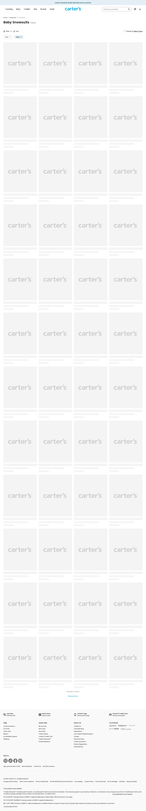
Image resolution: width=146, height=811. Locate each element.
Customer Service (9, 726)
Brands (43, 9)
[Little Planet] (132, 725)
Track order (7, 731)
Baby (18, 9)
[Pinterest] (20, 761)
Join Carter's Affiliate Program (83, 734)
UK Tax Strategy (112, 781)
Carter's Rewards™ (45, 739)
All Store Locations (49, 766)
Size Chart (42, 731)
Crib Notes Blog (79, 729)
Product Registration (80, 744)
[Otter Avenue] (126, 729)
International (78, 731)
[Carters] (113, 725)
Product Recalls (100, 781)
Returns (5, 734)
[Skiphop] (114, 728)
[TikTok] (10, 761)
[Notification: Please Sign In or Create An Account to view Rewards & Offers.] (134, 9)
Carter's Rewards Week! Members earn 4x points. (73, 2)
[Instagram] (5, 761)
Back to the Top (73, 696)
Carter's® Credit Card (45, 736)
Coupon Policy (89, 781)
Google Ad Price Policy (10, 781)
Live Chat (6, 729)
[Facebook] (15, 761)
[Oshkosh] (122, 725)
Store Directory (78, 747)
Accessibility (78, 781)
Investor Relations (44, 741)
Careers (76, 736)
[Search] (129, 9)
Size (6, 37)
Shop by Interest (131, 781)
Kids (35, 9)
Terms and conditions (26, 781)
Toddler (27, 9)
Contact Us (37, 766)
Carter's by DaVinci (80, 741)
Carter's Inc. (78, 726)
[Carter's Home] (73, 9)
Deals (52, 9)
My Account (42, 726)
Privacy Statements (42, 781)
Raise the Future (79, 739)
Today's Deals (43, 734)
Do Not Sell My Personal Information (61, 781)
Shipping (6, 739)
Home (5, 17)
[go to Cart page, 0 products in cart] (140, 9)
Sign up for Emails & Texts (11, 766)
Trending (9, 9)
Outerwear (13, 17)
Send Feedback (27, 766)
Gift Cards (42, 729)
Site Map (122, 781)
